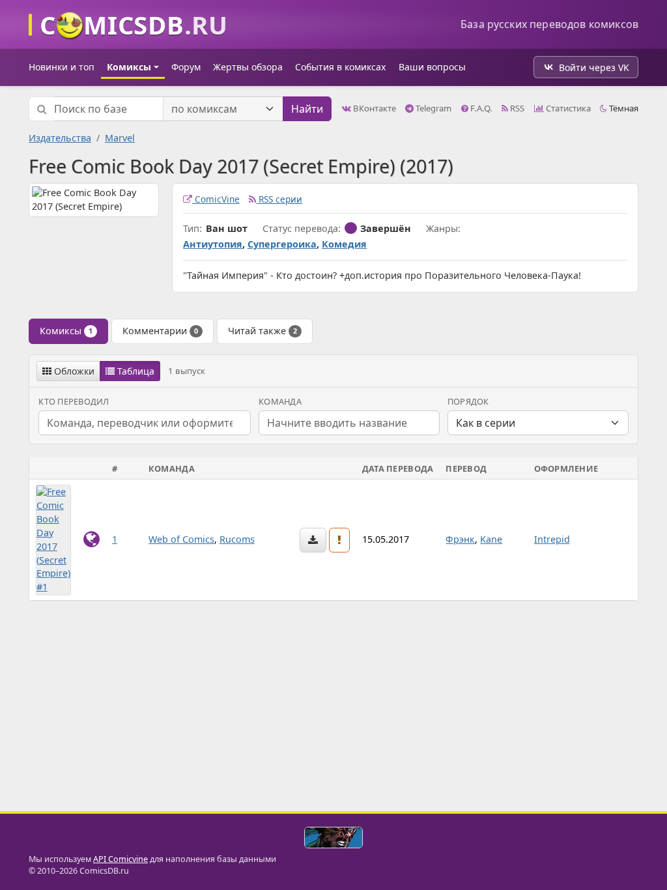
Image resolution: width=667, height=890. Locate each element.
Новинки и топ (61, 67)
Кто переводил (73, 401)
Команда (280, 401)
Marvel (120, 138)
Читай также (262, 330)
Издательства (60, 138)
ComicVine (216, 199)
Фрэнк (460, 539)
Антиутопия (212, 244)
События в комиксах (340, 67)
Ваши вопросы (432, 67)
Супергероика (282, 244)
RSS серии (279, 199)
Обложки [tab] (72, 371)
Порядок (468, 401)
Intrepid (552, 539)
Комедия (344, 244)
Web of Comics (181, 539)
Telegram (432, 108)
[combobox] (349, 422)
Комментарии (160, 330)
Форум (186, 67)
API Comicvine (120, 859)
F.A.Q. (480, 108)
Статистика (567, 108)
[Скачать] (313, 540)
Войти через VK (594, 67)
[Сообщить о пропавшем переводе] (339, 540)
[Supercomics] (333, 837)
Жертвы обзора (248, 67)
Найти (307, 109)
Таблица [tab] (134, 371)
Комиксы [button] (129, 67)
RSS (516, 108)
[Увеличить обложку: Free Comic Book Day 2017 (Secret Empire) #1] (53, 539)
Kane (491, 539)
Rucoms (237, 539)
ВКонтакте (373, 108)
